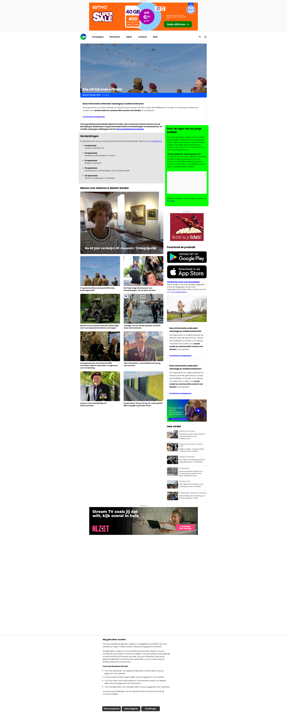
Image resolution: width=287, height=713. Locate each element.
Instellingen (150, 708)
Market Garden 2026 (91, 95)
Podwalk (105, 95)
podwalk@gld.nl (180, 292)
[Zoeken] (200, 36)
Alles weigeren (131, 708)
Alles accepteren (112, 708)
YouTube (171, 201)
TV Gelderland (155, 141)
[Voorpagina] (83, 36)
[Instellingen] (205, 36)
